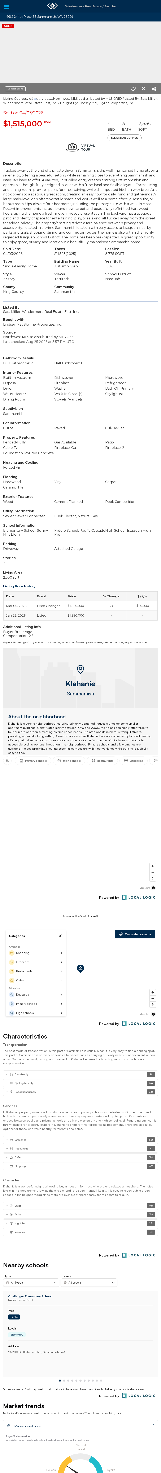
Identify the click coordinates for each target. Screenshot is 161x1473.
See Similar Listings (124, 137)
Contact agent (15, 88)
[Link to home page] (52, 6)
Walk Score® (89, 916)
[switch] (133, 88)
